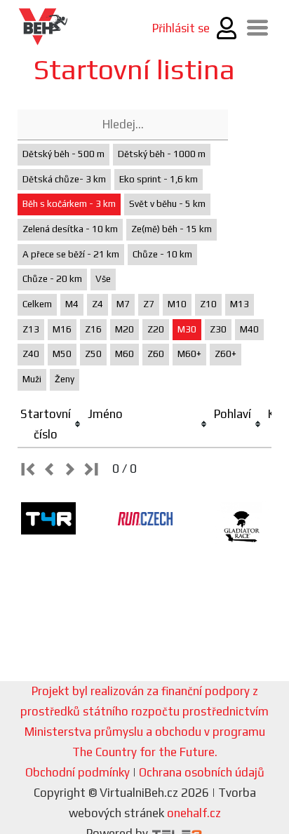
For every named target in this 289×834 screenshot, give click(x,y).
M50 (62, 354)
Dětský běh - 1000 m (162, 154)
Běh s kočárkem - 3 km (69, 204)
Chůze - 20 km (52, 279)
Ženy (64, 379)
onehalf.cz (194, 813)
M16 (62, 329)
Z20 (155, 329)
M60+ (189, 354)
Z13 (30, 329)
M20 (124, 329)
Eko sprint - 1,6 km (158, 179)
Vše (103, 279)
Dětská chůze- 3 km (64, 179)
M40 (249, 329)
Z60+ (225, 354)
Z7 (148, 304)
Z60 (155, 354)
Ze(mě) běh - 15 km (171, 229)
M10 (177, 304)
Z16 (93, 329)
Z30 (218, 329)
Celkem (37, 304)
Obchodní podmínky (77, 772)
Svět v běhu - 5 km (167, 204)
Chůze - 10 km (162, 254)
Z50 (93, 354)
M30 (186, 329)
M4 (72, 304)
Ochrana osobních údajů (201, 772)
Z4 (97, 304)
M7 (123, 304)
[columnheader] (51, 424)
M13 (239, 304)
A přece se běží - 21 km (70, 254)
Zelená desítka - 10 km (70, 229)
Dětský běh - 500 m (63, 154)
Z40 (30, 354)
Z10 (208, 304)
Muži (31, 379)
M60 (124, 354)
